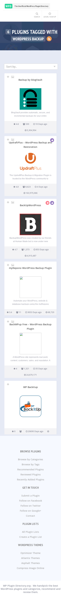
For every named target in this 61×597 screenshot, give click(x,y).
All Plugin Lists (30, 531)
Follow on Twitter (31, 505)
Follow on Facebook (30, 500)
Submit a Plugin (30, 495)
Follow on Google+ (30, 510)
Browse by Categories (30, 459)
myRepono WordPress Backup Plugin (30, 268)
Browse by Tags (30, 464)
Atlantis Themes (30, 558)
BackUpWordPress (30, 205)
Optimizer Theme (30, 553)
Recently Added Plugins (30, 479)
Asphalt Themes (30, 563)
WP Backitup (30, 387)
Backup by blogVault (30, 79)
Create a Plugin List (30, 536)
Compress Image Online (30, 568)
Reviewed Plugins (31, 474)
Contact (30, 515)
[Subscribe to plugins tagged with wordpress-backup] (49, 38)
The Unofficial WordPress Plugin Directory (27, 6)
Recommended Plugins (30, 469)
